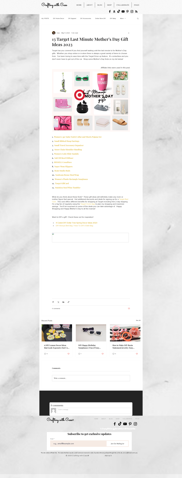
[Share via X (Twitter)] (58, 302)
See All (138, 320)
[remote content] (91, 238)
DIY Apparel (72, 18)
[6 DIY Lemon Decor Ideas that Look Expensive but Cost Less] (57, 332)
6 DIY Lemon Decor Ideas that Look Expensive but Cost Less (56, 346)
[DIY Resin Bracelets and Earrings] (125, 332)
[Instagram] (132, 11)
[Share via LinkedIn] (63, 302)
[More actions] (128, 33)
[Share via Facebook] (53, 302)
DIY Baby (113, 18)
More (122, 18)
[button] (138, 18)
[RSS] (136, 11)
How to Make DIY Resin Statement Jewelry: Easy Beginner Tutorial (122, 346)
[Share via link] (69, 302)
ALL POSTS (45, 18)
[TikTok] (118, 11)
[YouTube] (123, 11)
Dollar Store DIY (100, 18)
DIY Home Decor (58, 18)
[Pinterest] (127, 11)
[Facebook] (110, 11)
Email (51, 439)
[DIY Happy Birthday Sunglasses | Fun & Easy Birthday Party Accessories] (91, 332)
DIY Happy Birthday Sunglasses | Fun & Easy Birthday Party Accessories (89, 346)
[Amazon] (114, 11)
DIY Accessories (85, 18)
